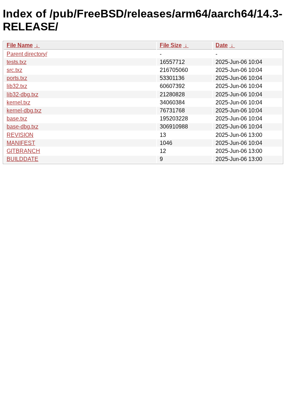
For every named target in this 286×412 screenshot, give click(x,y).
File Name (20, 45)
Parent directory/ (27, 54)
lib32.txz (17, 86)
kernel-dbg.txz (24, 110)
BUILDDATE (22, 159)
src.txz (14, 70)
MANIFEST (21, 143)
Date (222, 45)
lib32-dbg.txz (22, 94)
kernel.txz (18, 102)
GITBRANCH (23, 151)
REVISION (20, 135)
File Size (171, 45)
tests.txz (17, 62)
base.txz (17, 119)
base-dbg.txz (22, 127)
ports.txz (17, 78)
